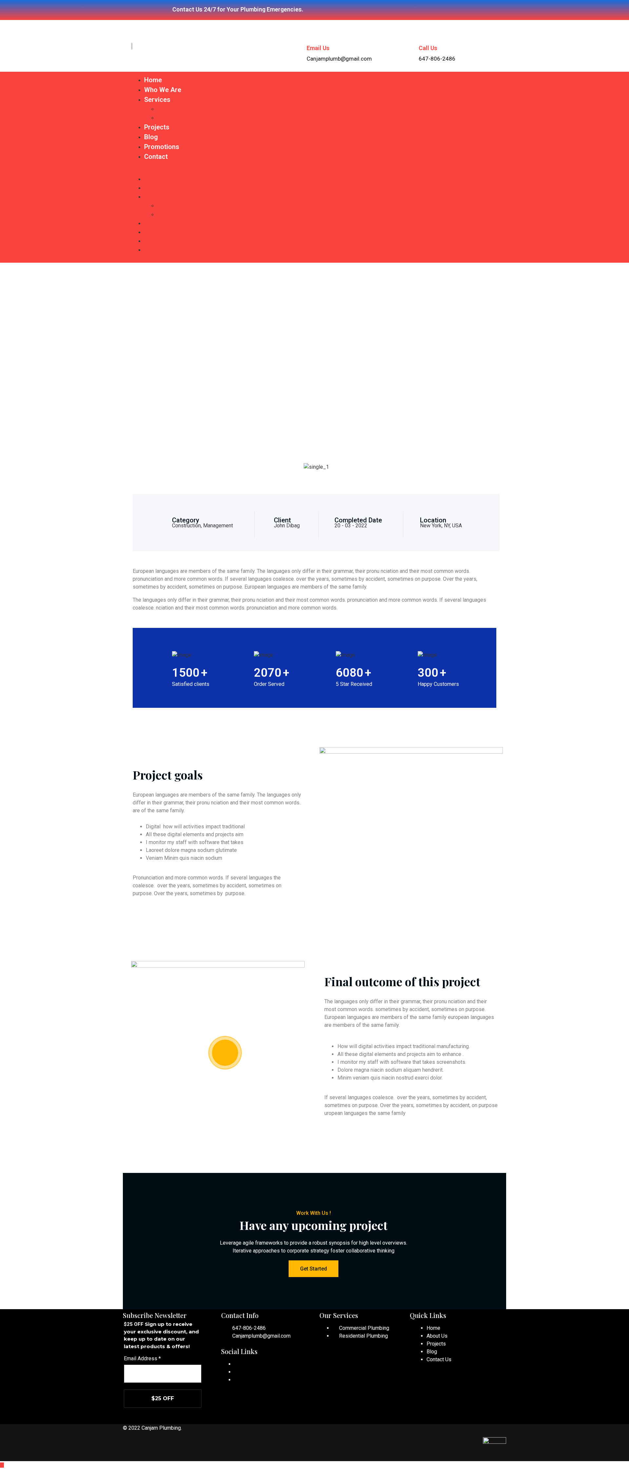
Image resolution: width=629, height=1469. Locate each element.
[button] (314, 171)
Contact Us (439, 1359)
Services (157, 100)
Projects (156, 127)
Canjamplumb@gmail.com (261, 1336)
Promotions (161, 147)
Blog (151, 137)
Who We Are (162, 90)
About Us (437, 1336)
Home (153, 80)
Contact (156, 156)
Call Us (428, 48)
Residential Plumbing (184, 117)
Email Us (318, 48)
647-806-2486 (249, 1328)
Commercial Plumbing (186, 108)
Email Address (142, 1358)
